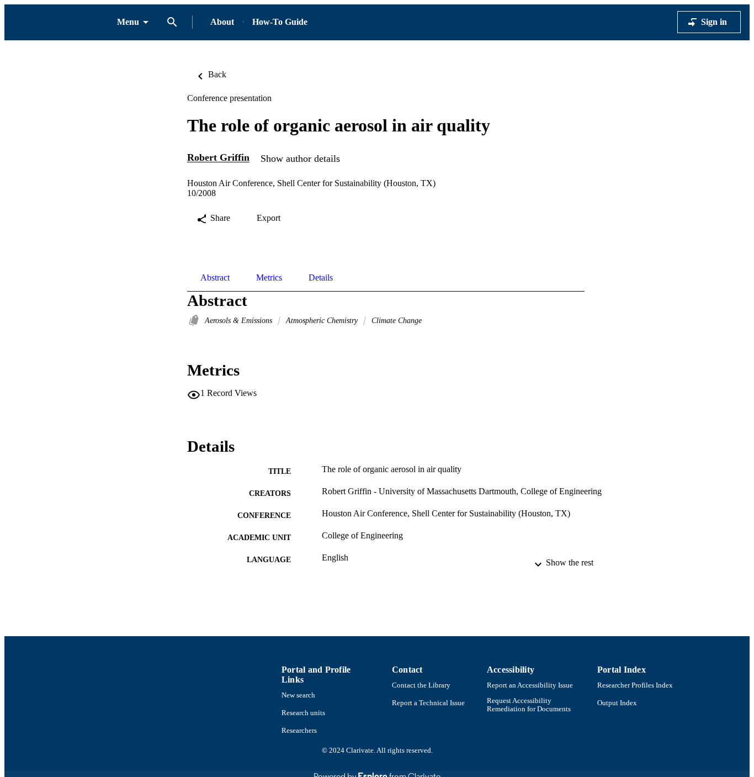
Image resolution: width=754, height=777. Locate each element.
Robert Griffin (218, 157)
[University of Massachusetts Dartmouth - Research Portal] (60, 22)
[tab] (215, 278)
